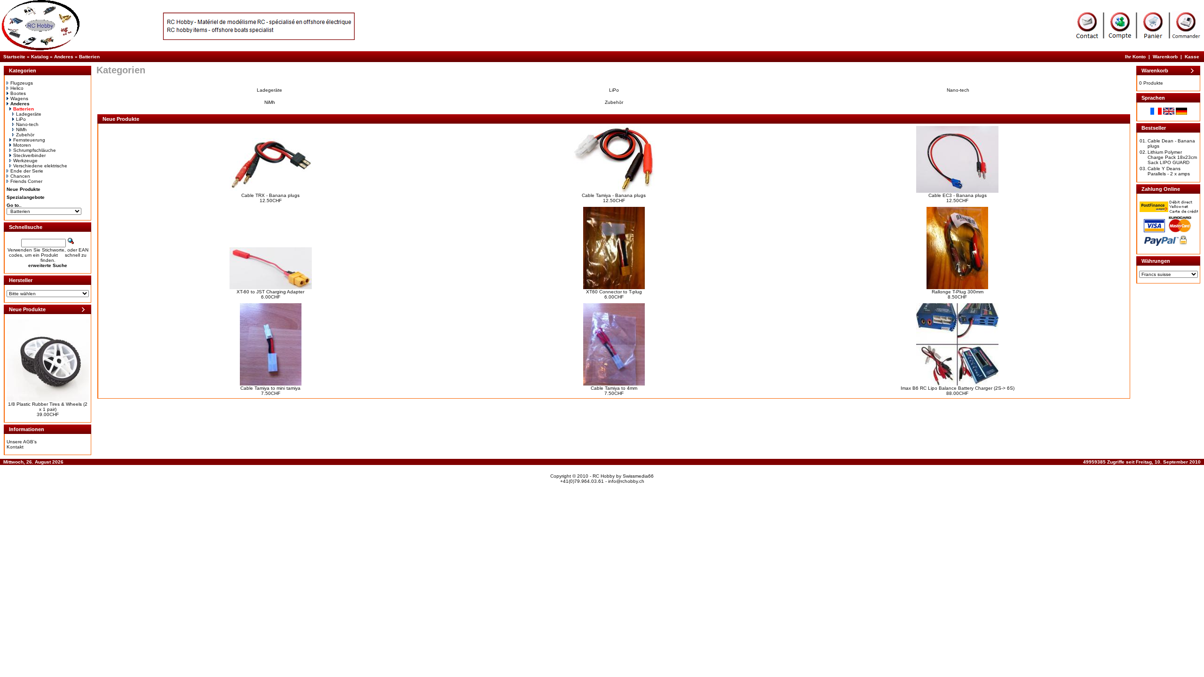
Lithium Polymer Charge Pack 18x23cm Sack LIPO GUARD (1172, 157)
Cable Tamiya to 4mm (614, 388)
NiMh (21, 129)
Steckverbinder (29, 155)
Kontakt (15, 446)
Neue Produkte (23, 189)
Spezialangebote (26, 197)
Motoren (22, 145)
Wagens (19, 98)
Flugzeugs (21, 83)
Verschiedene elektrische (40, 165)
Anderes (63, 56)
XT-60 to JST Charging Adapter (270, 291)
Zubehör (25, 134)
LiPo (21, 119)
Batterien (89, 56)
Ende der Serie (26, 170)
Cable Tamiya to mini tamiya (270, 388)
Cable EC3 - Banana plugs (957, 195)
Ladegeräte (28, 114)
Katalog (39, 56)
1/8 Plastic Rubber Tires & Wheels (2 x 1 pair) (47, 406)
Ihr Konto (1135, 56)
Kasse (1192, 56)
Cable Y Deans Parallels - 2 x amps (1169, 171)
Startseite (14, 56)
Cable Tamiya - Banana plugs (614, 195)
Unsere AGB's (22, 441)
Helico (17, 88)
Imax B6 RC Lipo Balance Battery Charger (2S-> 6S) (957, 388)
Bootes (18, 93)
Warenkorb (1165, 56)
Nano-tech (27, 124)
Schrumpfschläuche (34, 150)
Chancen (20, 176)
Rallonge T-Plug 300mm (957, 291)
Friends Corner (26, 181)
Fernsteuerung (29, 139)
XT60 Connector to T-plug (614, 291)
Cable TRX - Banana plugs (270, 195)
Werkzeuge (25, 160)
